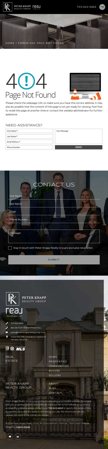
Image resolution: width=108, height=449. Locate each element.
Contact (55, 393)
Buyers (54, 370)
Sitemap (63, 423)
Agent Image (23, 427)
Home (53, 357)
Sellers (55, 375)
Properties (58, 361)
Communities (59, 366)
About (54, 383)
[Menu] (102, 7)
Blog (53, 388)
